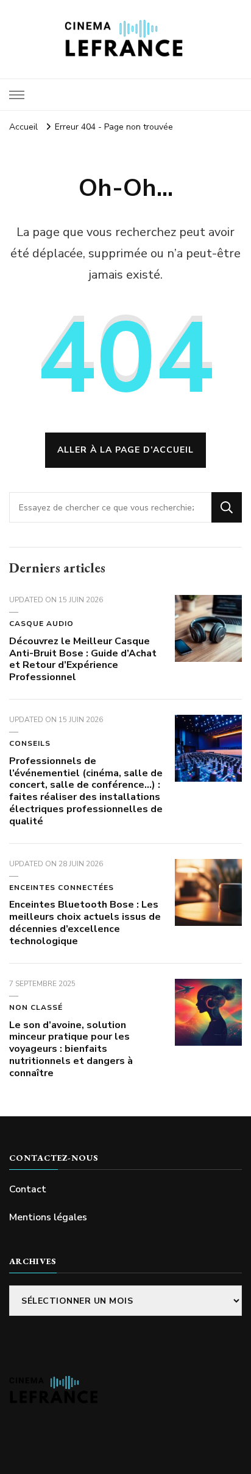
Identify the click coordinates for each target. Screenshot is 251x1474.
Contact (27, 1189)
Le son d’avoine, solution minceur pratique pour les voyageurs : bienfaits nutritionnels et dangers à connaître (71, 1049)
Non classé (36, 1007)
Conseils (30, 743)
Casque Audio (41, 623)
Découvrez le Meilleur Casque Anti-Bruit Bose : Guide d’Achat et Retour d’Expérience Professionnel (83, 659)
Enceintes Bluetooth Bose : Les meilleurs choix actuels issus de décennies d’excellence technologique (85, 922)
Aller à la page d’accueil (125, 450)
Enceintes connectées (61, 887)
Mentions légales (48, 1217)
